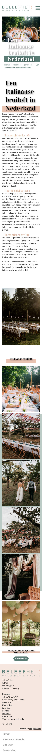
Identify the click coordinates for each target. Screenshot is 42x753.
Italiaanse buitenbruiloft (23, 267)
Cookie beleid (9, 750)
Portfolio (6, 710)
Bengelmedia (35, 728)
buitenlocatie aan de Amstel (15, 270)
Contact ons (21, 658)
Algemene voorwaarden (14, 739)
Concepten (7, 705)
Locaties (6, 708)
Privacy (6, 734)
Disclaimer (8, 745)
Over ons (6, 713)
